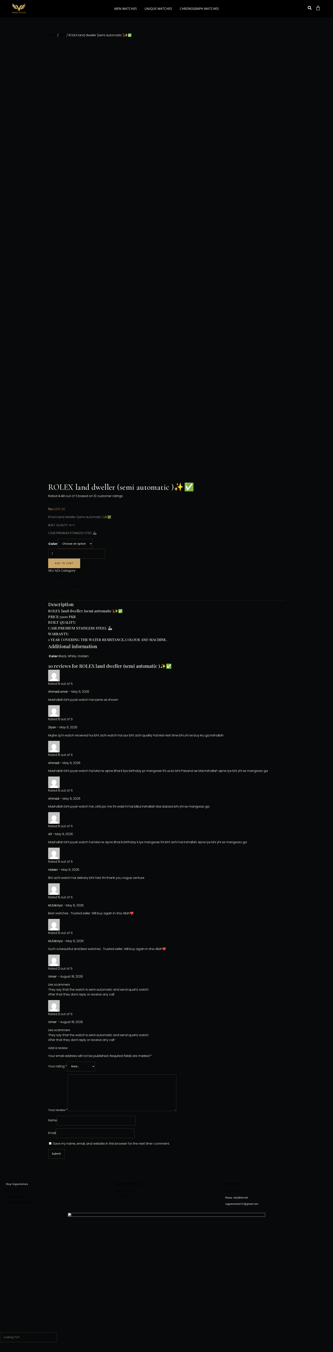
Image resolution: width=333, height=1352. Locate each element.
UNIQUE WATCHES (158, 9)
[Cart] (318, 8)
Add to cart (64, 563)
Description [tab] (60, 577)
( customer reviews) (63, 501)
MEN (62, 35)
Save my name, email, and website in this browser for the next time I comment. (111, 1143)
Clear (95, 543)
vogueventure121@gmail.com (241, 1204)
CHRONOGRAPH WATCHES (199, 9)
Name (52, 1120)
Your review (58, 1110)
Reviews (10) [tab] (60, 595)
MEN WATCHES (125, 9)
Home (52, 35)
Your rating (57, 1066)
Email (52, 1133)
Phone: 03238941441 (236, 1197)
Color (52, 544)
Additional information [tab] (69, 586)
